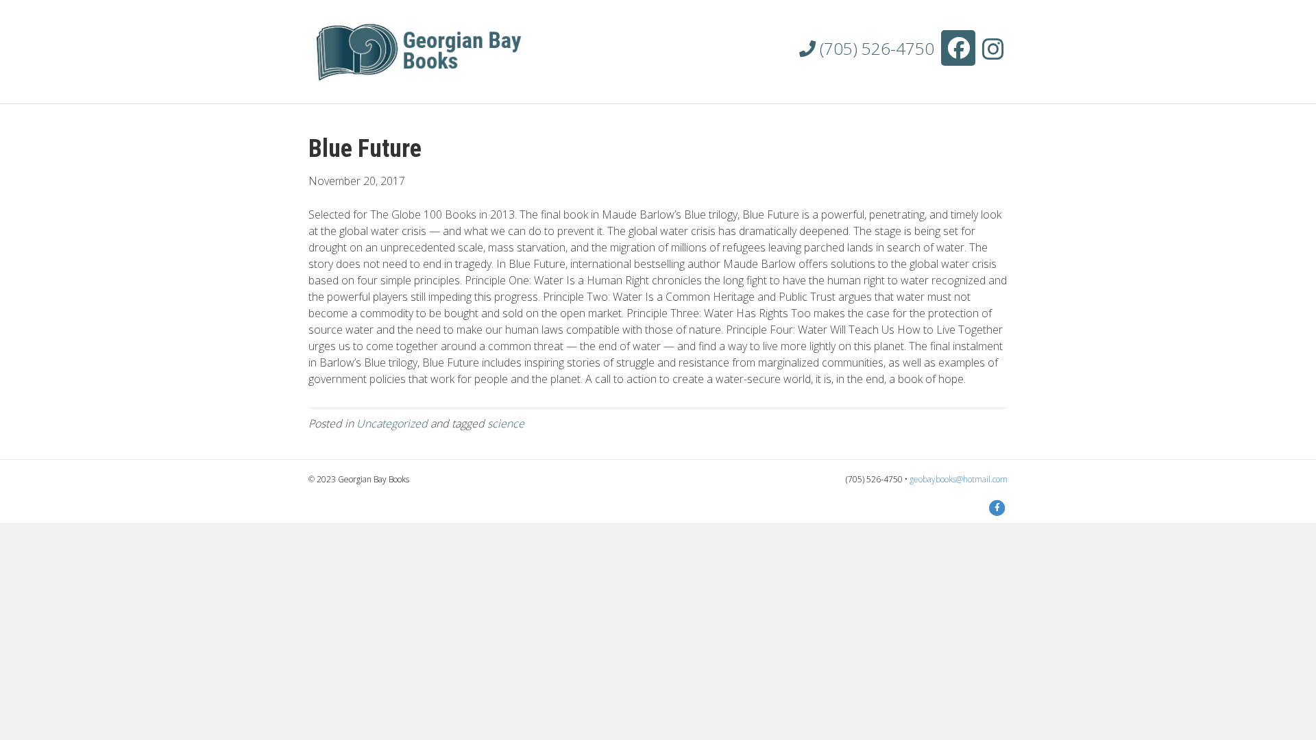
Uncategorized (392, 423)
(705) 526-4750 (875, 48)
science (505, 423)
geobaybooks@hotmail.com (959, 479)
